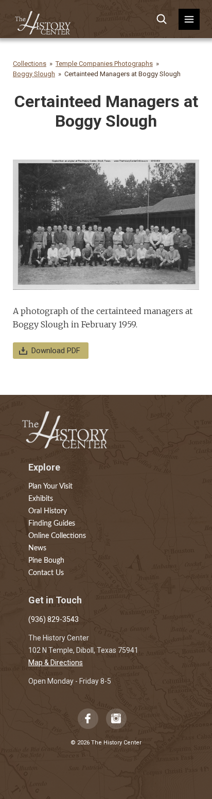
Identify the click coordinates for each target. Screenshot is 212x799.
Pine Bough (46, 560)
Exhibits (40, 498)
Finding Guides (51, 523)
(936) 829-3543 (53, 619)
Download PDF (55, 350)
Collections (29, 63)
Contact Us (46, 573)
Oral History (47, 511)
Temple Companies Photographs (104, 63)
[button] (189, 19)
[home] (43, 19)
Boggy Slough (34, 74)
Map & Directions (55, 662)
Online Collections (57, 536)
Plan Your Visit (50, 486)
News (37, 548)
